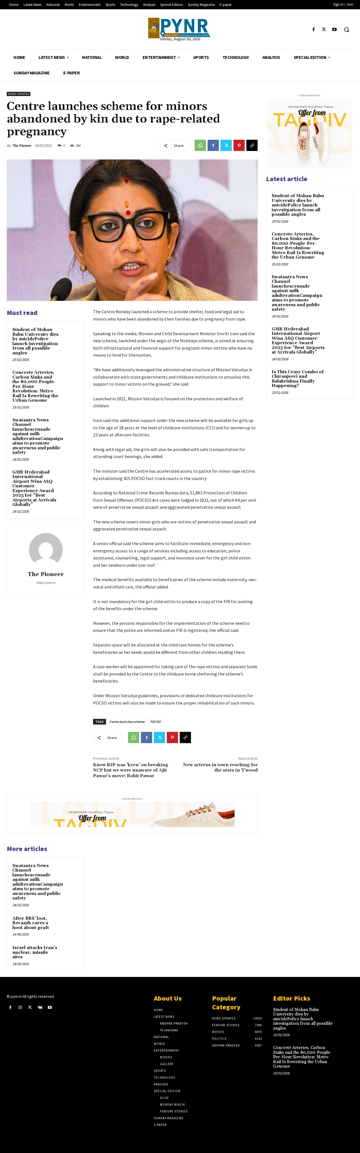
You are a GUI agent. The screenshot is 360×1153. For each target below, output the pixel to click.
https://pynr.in (45, 583)
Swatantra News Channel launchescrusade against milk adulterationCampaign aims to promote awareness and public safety (37, 436)
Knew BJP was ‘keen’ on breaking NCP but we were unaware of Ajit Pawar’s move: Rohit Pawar (130, 770)
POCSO (155, 721)
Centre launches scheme (127, 721)
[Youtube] (334, 30)
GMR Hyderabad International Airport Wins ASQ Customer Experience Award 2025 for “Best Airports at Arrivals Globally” (34, 489)
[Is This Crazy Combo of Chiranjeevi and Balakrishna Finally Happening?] (338, 378)
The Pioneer (21, 145)
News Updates (18, 94)
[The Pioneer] (180, 28)
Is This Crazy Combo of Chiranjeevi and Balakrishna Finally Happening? (298, 379)
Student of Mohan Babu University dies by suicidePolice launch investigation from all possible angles (35, 341)
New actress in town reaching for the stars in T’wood (220, 767)
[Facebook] (313, 30)
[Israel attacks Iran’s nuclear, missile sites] (70, 953)
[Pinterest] (239, 145)
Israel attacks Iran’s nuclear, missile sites (34, 952)
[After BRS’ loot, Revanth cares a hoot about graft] (70, 924)
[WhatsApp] (200, 145)
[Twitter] (324, 30)
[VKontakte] (40, 1007)
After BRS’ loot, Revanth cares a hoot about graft (30, 923)
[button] (346, 29)
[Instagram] (20, 1007)
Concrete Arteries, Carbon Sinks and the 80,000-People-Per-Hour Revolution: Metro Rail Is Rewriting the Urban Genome (298, 246)
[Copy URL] (252, 145)
